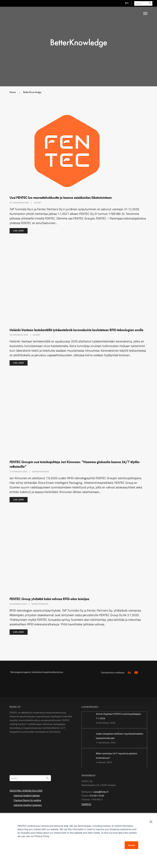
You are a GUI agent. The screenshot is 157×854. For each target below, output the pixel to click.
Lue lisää (18, 231)
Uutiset (37, 202)
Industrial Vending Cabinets (27, 795)
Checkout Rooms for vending (27, 800)
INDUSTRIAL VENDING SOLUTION (26, 790)
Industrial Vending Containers (28, 805)
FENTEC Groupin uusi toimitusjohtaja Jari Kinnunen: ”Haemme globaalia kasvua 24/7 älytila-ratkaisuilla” (75, 464)
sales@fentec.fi (101, 792)
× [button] (150, 820)
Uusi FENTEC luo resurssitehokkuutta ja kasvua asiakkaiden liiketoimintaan (61, 197)
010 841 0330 (97, 795)
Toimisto (86, 804)
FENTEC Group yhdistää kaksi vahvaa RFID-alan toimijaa (49, 599)
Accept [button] (131, 845)
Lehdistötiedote (40, 471)
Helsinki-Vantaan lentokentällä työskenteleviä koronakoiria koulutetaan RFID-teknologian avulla (76, 330)
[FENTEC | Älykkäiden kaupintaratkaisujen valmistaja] (45, 18)
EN (126, 3)
